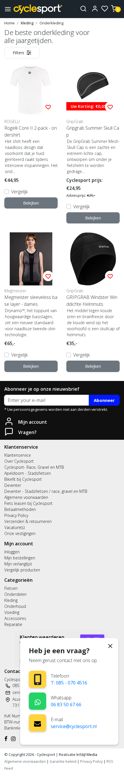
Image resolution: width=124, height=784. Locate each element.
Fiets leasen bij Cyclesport (28, 503)
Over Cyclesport (19, 461)
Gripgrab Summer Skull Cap (92, 131)
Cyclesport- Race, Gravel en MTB (34, 467)
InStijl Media (86, 754)
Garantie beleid (63, 761)
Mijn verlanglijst (18, 564)
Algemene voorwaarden (26, 497)
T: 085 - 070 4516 (69, 683)
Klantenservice (17, 455)
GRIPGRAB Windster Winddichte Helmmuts (91, 300)
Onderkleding (51, 23)
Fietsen (11, 588)
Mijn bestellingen (19, 558)
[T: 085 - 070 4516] (37, 679)
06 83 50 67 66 (66, 704)
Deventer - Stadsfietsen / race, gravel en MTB (45, 491)
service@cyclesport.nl (74, 726)
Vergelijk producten (22, 570)
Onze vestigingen (19, 533)
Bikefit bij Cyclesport (23, 479)
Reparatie (13, 624)
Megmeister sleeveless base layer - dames (30, 300)
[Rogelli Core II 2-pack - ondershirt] (31, 89)
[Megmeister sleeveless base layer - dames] (31, 258)
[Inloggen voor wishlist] (48, 107)
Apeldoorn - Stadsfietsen (27, 473)
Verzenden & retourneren (28, 521)
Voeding (11, 612)
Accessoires (15, 618)
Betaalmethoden (20, 509)
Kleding (27, 23)
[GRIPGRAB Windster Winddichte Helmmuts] (93, 258)
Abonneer (104, 400)
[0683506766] (37, 701)
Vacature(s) (14, 527)
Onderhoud (15, 606)
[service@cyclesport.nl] (37, 723)
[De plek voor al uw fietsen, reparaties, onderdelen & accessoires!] (38, 9)
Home (9, 23)
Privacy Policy (16, 515)
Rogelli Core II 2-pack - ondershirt (30, 131)
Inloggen (12, 552)
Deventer (12, 485)
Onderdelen (15, 594)
